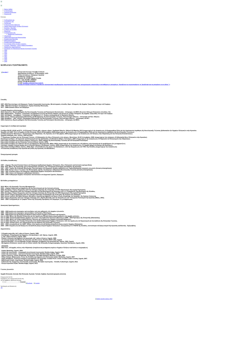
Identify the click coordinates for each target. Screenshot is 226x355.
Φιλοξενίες (7, 31)
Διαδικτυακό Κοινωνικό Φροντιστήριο (15, 37)
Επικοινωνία (7, 14)
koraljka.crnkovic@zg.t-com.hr (33, 83)
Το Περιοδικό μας (9, 20)
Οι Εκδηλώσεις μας (9, 32)
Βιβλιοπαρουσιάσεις (10, 40)
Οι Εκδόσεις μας (9, 21)
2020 (5, 58)
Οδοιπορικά (7, 36)
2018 (5, 61)
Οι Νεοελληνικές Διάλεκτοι (12, 24)
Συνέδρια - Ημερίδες (10, 28)
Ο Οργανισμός (8, 10)
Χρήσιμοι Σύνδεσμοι (10, 12)
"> (169, 84)
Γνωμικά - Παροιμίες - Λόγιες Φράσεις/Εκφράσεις (18, 45)
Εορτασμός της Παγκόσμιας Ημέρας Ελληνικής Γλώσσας (20, 48)
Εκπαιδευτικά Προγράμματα (12, 42)
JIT (2, 288)
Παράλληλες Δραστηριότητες (12, 47)
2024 (5, 53)
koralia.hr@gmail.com (25, 84)
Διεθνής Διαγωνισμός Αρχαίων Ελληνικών (16, 26)
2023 (5, 55)
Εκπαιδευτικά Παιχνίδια (11, 39)
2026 (5, 50)
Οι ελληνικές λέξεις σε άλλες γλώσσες (15, 44)
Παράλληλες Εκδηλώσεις (15, 34)
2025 (5, 52)
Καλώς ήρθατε (8, 9)
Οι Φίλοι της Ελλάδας (10, 29)
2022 (5, 56)
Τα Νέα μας (7, 23)
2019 (5, 59)
